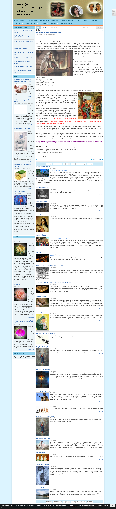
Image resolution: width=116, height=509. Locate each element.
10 (77, 164)
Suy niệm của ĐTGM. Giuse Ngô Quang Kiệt (60, 238)
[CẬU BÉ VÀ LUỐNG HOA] (42, 475)
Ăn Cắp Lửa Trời (40, 404)
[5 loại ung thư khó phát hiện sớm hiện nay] (20, 109)
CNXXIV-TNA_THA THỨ (20, 48)
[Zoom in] (37, 30)
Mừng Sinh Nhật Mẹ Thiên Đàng (45, 347)
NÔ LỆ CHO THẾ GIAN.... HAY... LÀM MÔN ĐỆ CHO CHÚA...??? (53, 283)
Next (100, 30)
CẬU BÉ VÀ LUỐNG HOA (42, 464)
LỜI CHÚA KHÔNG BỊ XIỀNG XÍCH (45, 333)
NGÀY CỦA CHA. (18, 284)
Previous (95, 30)
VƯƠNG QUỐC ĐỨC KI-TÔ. (43, 167)
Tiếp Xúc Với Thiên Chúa (43, 438)
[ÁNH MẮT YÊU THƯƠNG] (42, 241)
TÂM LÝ (16, 237)
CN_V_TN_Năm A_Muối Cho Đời (23, 58)
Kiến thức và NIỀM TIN (42, 187)
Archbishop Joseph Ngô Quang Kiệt (58, 170)
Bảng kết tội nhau (40, 488)
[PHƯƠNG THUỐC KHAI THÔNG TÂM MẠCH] (20, 175)
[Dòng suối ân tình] (42, 302)
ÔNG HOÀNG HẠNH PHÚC (43, 391)
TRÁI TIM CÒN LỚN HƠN (43, 369)
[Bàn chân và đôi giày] (42, 207)
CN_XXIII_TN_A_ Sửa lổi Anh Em (23, 45)
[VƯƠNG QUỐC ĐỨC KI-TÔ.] (42, 173)
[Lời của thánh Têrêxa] (42, 224)
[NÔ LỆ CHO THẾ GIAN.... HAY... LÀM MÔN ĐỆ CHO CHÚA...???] (42, 289)
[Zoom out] (39, 30)
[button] (82, 20)
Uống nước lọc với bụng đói (22, 128)
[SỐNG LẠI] (42, 258)
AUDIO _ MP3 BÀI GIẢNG (20, 27)
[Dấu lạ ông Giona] (42, 322)
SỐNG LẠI (38, 252)
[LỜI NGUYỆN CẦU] (42, 457)
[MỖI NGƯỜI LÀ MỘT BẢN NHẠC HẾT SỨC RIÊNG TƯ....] (42, 273)
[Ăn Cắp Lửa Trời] (42, 409)
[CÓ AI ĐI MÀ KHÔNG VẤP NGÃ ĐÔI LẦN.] (20, 332)
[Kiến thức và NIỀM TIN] (42, 194)
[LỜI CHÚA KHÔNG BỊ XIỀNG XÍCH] (42, 339)
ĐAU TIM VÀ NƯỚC (19, 191)
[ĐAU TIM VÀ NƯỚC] (20, 200)
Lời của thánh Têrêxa (41, 214)
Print (36, 160)
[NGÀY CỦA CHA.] (20, 294)
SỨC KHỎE (17, 76)
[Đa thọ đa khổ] (20, 249)
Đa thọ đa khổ (17, 240)
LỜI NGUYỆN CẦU (41, 453)
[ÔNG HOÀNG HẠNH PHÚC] (42, 397)
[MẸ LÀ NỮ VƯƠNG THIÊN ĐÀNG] (42, 427)
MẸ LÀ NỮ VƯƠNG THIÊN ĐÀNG (45, 416)
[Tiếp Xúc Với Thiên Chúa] (42, 445)
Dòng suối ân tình (41, 296)
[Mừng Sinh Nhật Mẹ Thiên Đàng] (42, 357)
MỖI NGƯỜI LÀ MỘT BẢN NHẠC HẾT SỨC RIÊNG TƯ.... (51, 265)
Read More (31, 96)
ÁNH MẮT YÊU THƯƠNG (42, 235)
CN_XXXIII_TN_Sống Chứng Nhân (23, 67)
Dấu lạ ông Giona (40, 312)
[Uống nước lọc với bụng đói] (20, 141)
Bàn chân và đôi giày (41, 201)
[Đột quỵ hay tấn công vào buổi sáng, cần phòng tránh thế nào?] (20, 89)
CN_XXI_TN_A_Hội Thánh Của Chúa (24, 41)
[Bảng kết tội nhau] (42, 494)
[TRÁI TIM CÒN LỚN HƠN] (42, 379)
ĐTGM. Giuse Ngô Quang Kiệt (57, 256)
